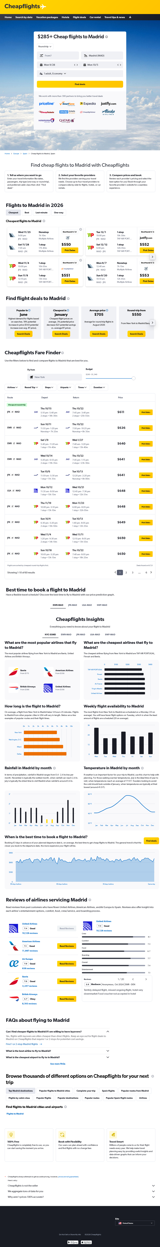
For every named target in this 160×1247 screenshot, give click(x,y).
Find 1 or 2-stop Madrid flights (22, 1044)
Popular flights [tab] (43, 1098)
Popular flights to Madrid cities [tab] (54, 1091)
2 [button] (126, 572)
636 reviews (28, 968)
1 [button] (119, 572)
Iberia (25, 976)
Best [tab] (27, 212)
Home (8, 17)
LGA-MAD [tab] (87, 605)
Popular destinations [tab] (68, 1098)
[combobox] (45, 46)
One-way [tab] (58, 212)
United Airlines (29, 924)
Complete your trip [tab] (86, 1091)
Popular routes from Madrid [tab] (135, 1091)
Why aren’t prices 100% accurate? (26, 1196)
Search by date (23, 17)
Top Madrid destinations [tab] (21, 1091)
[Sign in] (130, 17)
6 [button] (146, 572)
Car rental (95, 17)
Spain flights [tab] (108, 1091)
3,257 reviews (29, 986)
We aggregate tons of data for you (25, 1191)
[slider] (133, 378)
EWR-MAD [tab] (58, 605)
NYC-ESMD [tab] (50, 634)
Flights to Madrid (15, 1113)
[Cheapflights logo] (22, 6)
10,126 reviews (30, 933)
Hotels (65, 17)
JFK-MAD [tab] (72, 605)
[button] (106, 37)
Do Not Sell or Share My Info (70, 1234)
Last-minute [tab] (42, 212)
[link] (23, 334)
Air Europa (27, 959)
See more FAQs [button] (57, 1064)
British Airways (29, 994)
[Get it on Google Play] (73, 1243)
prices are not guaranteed (68, 1177)
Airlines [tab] (143, 1098)
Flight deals (79, 17)
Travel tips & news (115, 17)
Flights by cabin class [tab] (19, 1098)
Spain (25, 154)
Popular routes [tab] (92, 1098)
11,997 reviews (30, 950)
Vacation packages (47, 17)
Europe (16, 154)
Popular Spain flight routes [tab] (119, 1098)
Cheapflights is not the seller (23, 1185)
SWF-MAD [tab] (102, 605)
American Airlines (31, 941)
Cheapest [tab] (13, 212)
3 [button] (132, 572)
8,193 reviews (29, 1003)
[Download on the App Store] (86, 1243)
